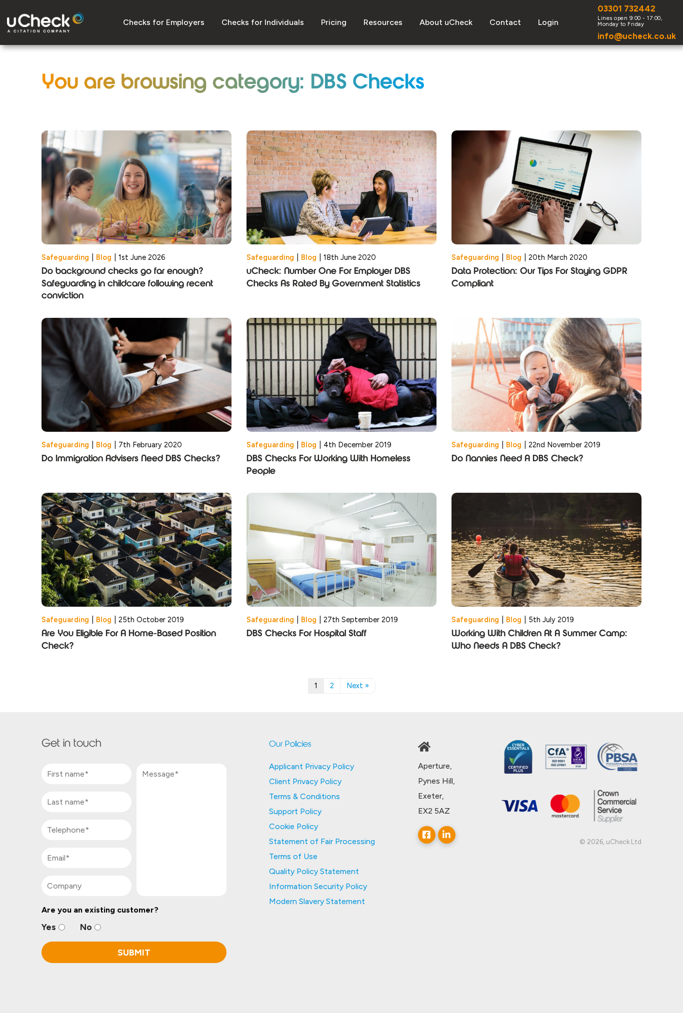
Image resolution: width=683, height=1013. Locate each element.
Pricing (333, 22)
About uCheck (446, 22)
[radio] (53, 927)
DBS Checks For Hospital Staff (306, 634)
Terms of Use (293, 856)
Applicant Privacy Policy (311, 766)
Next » (357, 685)
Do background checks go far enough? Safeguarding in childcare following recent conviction (127, 284)
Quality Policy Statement (314, 871)
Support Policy (295, 811)
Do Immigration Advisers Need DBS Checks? (131, 459)
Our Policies (290, 745)
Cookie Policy (293, 826)
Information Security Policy (318, 886)
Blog (104, 257)
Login (548, 22)
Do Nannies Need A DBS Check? (518, 459)
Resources (383, 22)
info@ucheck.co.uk (637, 36)
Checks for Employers (163, 22)
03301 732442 (627, 8)
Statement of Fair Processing (322, 841)
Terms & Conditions (304, 796)
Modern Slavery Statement (317, 901)
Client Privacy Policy (305, 781)
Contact (505, 22)
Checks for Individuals (263, 22)
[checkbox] (134, 927)
